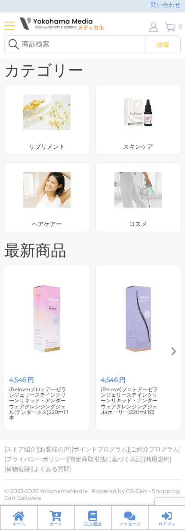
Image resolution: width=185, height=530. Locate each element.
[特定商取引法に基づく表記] (106, 459)
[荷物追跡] (18, 469)
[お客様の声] (54, 449)
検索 (163, 45)
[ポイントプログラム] (100, 449)
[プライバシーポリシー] (36, 459)
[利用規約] (157, 459)
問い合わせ (166, 5)
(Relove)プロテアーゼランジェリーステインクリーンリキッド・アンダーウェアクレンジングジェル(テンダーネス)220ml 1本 (38, 403)
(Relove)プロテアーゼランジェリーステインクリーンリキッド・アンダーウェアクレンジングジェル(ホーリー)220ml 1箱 (129, 400)
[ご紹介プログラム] (155, 449)
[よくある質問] (51, 469)
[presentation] (174, 352)
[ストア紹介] (21, 449)
